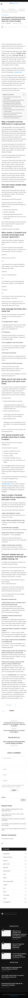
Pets (14, 888)
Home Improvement (14, 881)
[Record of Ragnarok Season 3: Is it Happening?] (6, 946)
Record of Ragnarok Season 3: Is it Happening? (18, 945)
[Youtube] (13, 922)
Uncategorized (11, 9)
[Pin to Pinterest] (21, 705)
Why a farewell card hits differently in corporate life (12, 97)
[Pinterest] (10, 922)
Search (3, 797)
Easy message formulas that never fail (12, 105)
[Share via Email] (22, 705)
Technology (14, 895)
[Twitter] (5, 922)
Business (14, 860)
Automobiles (14, 853)
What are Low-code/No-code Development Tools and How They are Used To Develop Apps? (19, 934)
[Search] (26, 4)
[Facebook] (3, 922)
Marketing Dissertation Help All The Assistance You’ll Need (12, 984)
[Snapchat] (15, 922)
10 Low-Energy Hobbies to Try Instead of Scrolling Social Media (19, 955)
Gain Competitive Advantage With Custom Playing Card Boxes (14, 742)
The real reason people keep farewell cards (13, 100)
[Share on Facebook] (18, 705)
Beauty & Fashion (14, 857)
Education (14, 867)
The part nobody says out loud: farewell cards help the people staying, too (12, 117)
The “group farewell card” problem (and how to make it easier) (13, 110)
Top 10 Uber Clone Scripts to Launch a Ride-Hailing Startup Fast (13, 976)
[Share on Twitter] (19, 705)
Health (14, 878)
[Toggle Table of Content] (23, 94)
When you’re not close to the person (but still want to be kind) (14, 107)
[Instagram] (8, 922)
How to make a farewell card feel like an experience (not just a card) (12, 113)
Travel (14, 898)
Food (14, 874)
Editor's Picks (14, 864)
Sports (14, 891)
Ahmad (8, 23)
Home (3, 9)
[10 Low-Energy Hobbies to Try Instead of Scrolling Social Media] (6, 956)
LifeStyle (14, 884)
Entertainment (14, 871)
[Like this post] (16, 705)
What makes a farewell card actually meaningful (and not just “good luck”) (12, 102)
